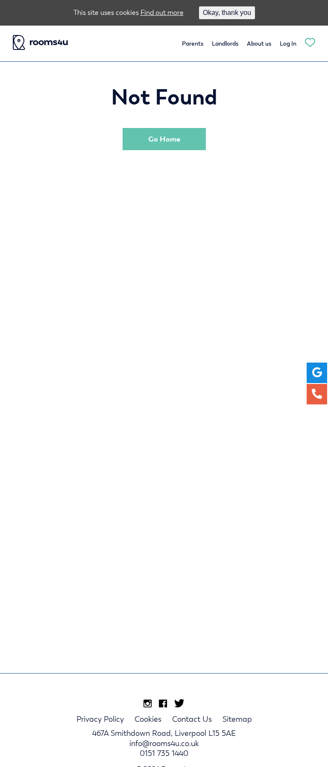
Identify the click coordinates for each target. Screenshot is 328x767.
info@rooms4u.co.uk (164, 743)
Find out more (162, 12)
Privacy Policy (100, 719)
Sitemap (237, 719)
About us (259, 43)
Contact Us (192, 719)
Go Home (164, 139)
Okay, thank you (227, 12)
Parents (192, 43)
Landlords (225, 43)
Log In (288, 43)
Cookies (148, 719)
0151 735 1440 (164, 753)
